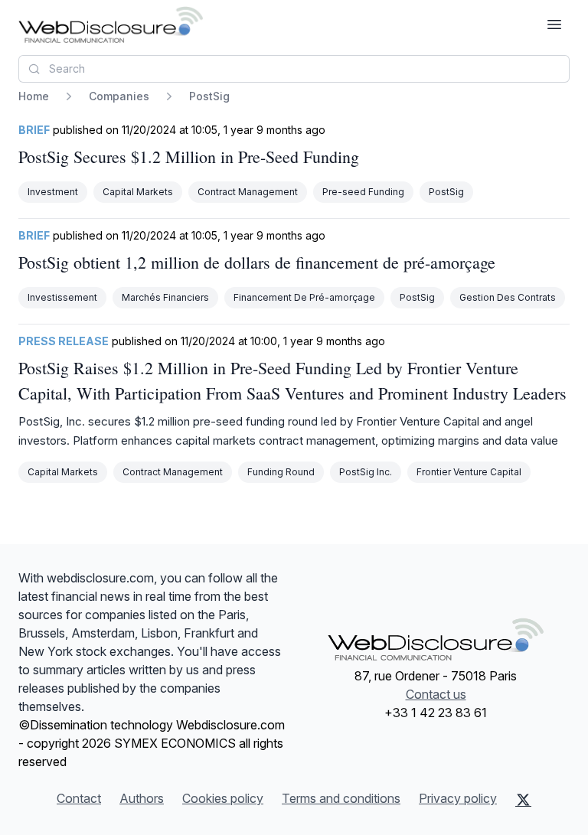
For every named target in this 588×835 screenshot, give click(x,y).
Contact (79, 798)
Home (33, 96)
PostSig (446, 191)
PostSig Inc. (365, 472)
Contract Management (248, 191)
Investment (53, 191)
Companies (119, 96)
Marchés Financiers (165, 297)
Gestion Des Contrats (507, 297)
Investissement (62, 297)
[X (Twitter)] (523, 800)
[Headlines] (110, 24)
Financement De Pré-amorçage (304, 297)
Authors (141, 798)
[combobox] (294, 69)
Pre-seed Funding (363, 191)
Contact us (436, 694)
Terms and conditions (341, 798)
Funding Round (281, 472)
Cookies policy (222, 798)
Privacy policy (458, 798)
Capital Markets (138, 191)
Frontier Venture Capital (468, 472)
